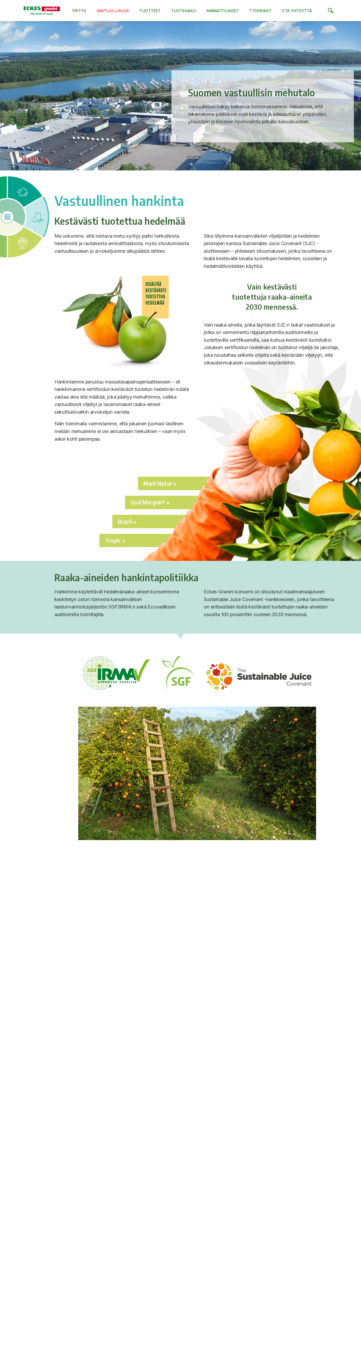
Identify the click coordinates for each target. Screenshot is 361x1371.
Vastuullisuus (112, 10)
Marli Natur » (160, 483)
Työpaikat (260, 10)
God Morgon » (150, 502)
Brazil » (127, 521)
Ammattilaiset (222, 10)
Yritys (79, 10)
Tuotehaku (183, 10)
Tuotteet (150, 10)
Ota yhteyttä (297, 10)
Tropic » (115, 540)
